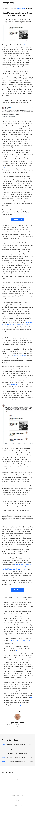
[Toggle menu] (32, 2)
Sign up (17, 800)
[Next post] (32, 719)
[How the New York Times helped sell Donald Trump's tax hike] (17, 761)
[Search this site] (29, 2)
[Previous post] (3, 719)
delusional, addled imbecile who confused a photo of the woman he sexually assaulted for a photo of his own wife (17, 567)
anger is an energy (20, 355)
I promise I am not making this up (20, 640)
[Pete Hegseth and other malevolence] (17, 749)
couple (11, 384)
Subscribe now (17, 219)
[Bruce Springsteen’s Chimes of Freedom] (17, 745)
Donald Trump (21, 8)
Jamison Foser (17, 722)
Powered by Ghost (17, 805)
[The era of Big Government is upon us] (17, 757)
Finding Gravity (8, 2)
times (15, 384)
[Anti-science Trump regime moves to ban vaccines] (17, 753)
